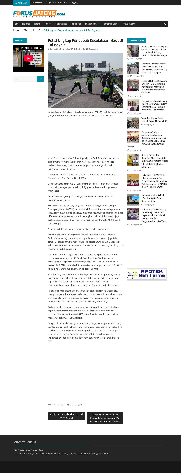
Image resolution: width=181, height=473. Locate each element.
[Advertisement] (85, 137)
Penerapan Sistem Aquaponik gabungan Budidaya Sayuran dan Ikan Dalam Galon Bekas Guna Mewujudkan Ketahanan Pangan (147, 139)
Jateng (37, 23)
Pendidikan (76, 23)
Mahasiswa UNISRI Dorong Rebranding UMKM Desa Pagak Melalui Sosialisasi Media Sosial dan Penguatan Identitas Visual (154, 215)
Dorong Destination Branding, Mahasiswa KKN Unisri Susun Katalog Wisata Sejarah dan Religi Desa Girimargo (154, 161)
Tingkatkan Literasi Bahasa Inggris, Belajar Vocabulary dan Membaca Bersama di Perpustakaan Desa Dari (154, 105)
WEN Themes (99, 469)
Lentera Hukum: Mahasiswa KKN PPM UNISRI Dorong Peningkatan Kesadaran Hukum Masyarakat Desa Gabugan (154, 86)
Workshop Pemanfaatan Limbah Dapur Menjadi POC (154, 120)
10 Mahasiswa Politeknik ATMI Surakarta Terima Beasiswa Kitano (152, 198)
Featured (61, 405)
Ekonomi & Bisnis (111, 23)
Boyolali (53, 405)
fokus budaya (129, 23)
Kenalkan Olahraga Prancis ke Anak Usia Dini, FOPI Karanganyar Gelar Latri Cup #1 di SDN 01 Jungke (154, 68)
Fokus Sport (91, 23)
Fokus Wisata (60, 23)
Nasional (25, 23)
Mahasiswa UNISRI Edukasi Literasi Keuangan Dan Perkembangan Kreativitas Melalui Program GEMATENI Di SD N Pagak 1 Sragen (154, 181)
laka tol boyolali (76, 405)
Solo (46, 23)
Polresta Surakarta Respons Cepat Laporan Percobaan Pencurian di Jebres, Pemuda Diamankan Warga (154, 51)
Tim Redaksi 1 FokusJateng (87, 49)
